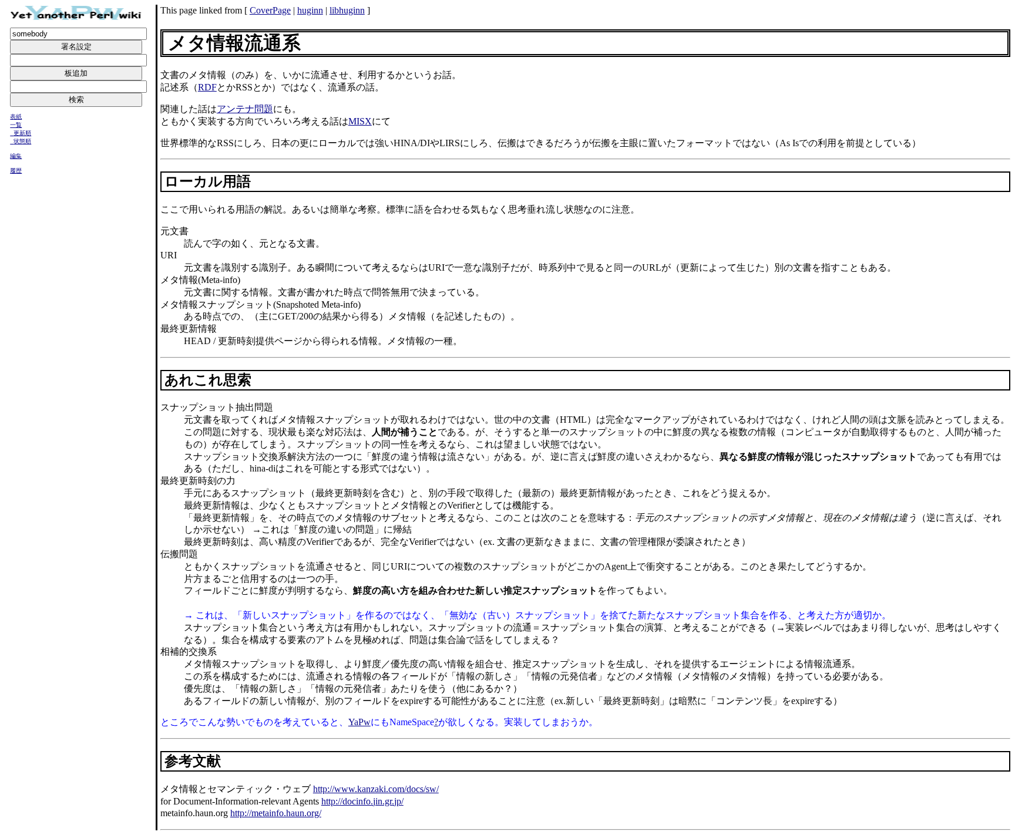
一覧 (16, 125)
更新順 (22, 133)
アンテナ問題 (245, 109)
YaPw (359, 722)
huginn (310, 10)
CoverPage (270, 10)
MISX (360, 121)
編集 (16, 156)
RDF (207, 87)
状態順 (22, 141)
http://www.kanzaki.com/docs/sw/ (376, 789)
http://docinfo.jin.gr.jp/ (362, 801)
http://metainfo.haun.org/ (275, 813)
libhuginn (347, 10)
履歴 (16, 170)
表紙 (16, 116)
